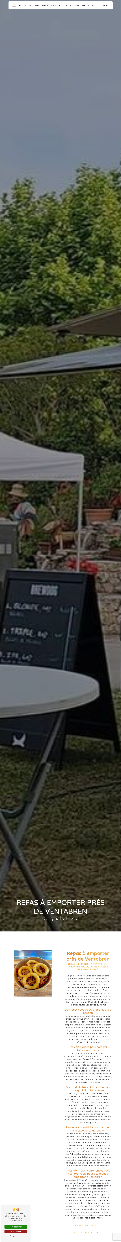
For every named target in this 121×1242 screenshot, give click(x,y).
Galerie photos (89, 5)
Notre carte (57, 5)
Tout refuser (16, 1231)
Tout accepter (16, 1227)
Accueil (22, 5)
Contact (105, 5)
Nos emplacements (38, 5)
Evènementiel (72, 5)
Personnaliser (16, 1236)
